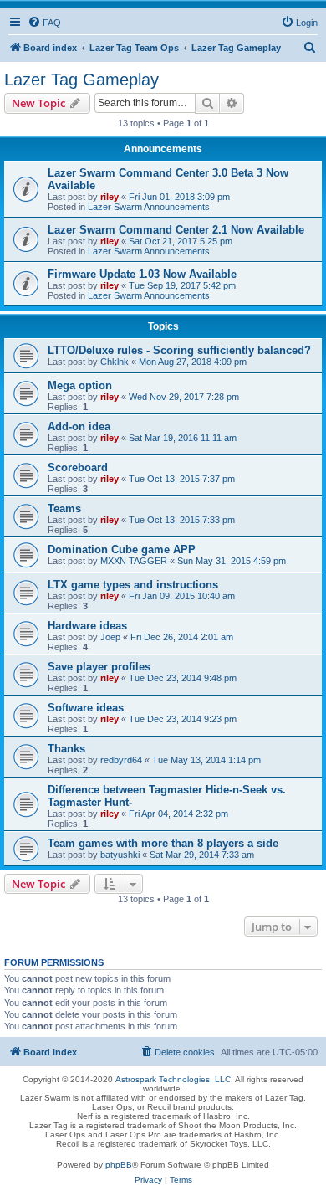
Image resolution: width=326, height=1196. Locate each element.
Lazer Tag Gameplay (81, 79)
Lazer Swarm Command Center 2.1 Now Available (176, 229)
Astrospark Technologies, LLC (173, 1079)
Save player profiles (99, 666)
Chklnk (114, 362)
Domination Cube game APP (122, 549)
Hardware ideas (87, 625)
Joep (110, 637)
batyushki (120, 855)
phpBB (118, 1164)
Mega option (80, 385)
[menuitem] (44, 23)
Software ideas (86, 707)
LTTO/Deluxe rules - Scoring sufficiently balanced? (179, 350)
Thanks (66, 748)
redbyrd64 (121, 760)
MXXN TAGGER (133, 561)
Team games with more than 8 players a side (163, 843)
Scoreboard (78, 467)
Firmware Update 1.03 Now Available (142, 274)
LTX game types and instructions (133, 584)
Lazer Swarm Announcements (149, 207)
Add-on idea (79, 426)
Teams (64, 508)
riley (109, 197)
